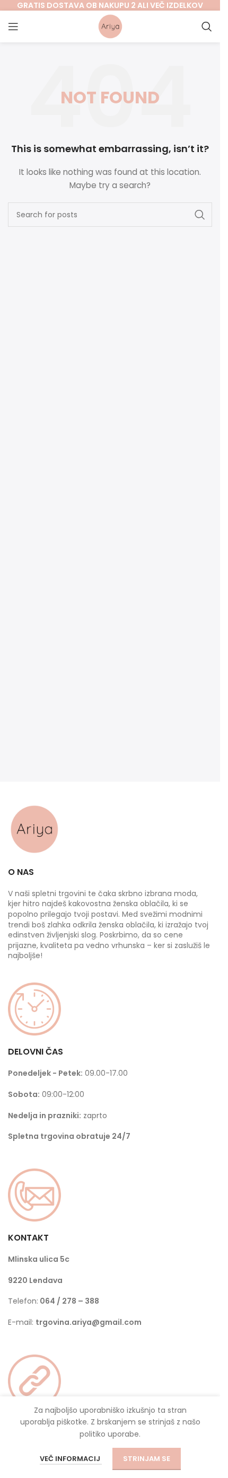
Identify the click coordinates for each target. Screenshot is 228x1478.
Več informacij (71, 1459)
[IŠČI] (200, 214)
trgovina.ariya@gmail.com (89, 1322)
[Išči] (206, 26)
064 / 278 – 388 (69, 1301)
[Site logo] (110, 26)
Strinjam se (146, 1459)
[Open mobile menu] (13, 26)
